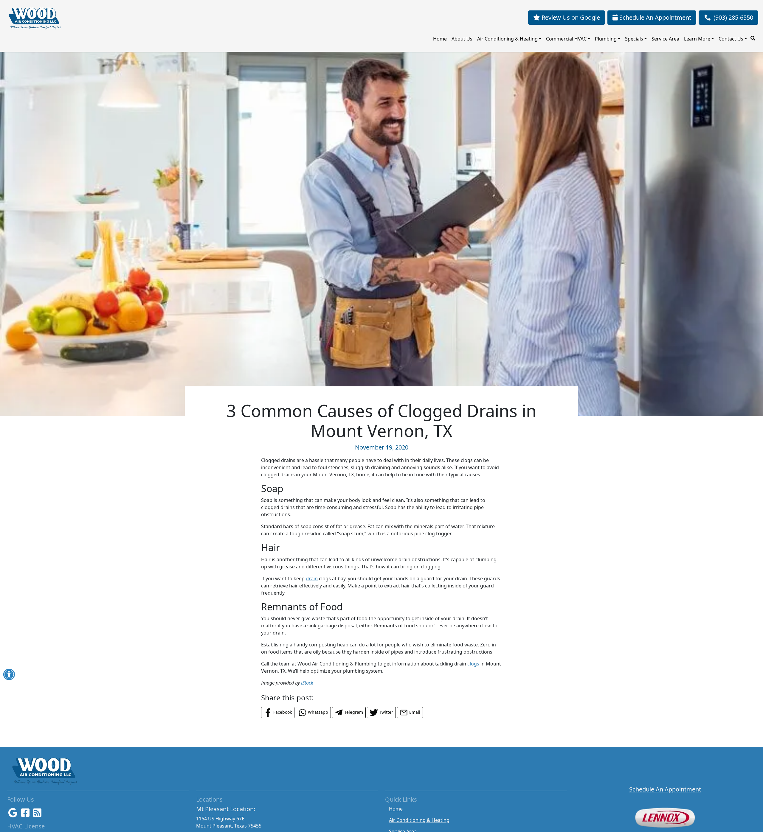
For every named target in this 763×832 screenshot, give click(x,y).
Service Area (665, 38)
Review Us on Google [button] (570, 17)
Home (440, 38)
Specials (634, 38)
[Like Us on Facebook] (25, 814)
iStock (307, 682)
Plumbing (606, 38)
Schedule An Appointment (665, 789)
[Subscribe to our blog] (37, 814)
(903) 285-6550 (733, 17)
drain (312, 578)
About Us (462, 38)
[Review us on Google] (13, 814)
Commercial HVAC (566, 38)
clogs (473, 663)
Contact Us (731, 38)
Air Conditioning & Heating (507, 38)
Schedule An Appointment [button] (654, 17)
